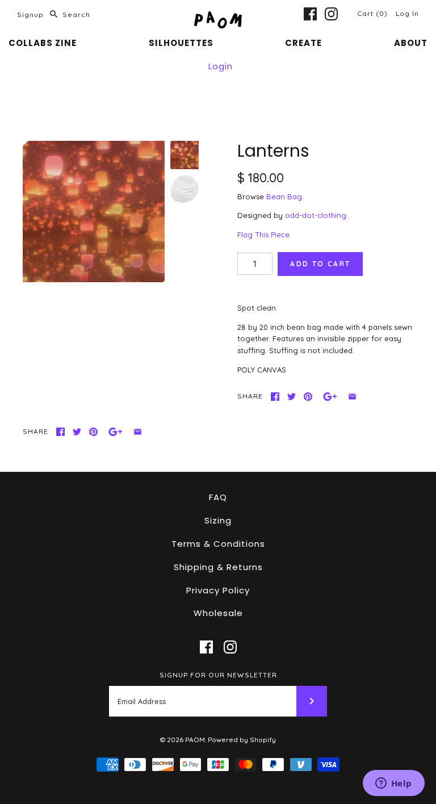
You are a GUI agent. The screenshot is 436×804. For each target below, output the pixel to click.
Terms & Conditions (218, 544)
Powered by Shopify (242, 739)
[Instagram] (331, 13)
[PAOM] (218, 17)
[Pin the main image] (308, 396)
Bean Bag (284, 196)
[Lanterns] (94, 212)
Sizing (218, 520)
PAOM (195, 739)
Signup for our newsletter (218, 675)
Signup (30, 14)
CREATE (303, 43)
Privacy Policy (218, 590)
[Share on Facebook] (275, 396)
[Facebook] (310, 13)
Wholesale (218, 613)
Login (220, 66)
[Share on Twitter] (291, 396)
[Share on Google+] (330, 396)
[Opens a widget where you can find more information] (393, 784)
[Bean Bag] (184, 189)
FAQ (218, 497)
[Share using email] (352, 396)
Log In (407, 13)
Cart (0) (373, 13)
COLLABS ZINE (43, 43)
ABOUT (410, 43)
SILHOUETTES (181, 43)
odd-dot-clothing (315, 215)
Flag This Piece (263, 234)
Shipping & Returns (218, 567)
